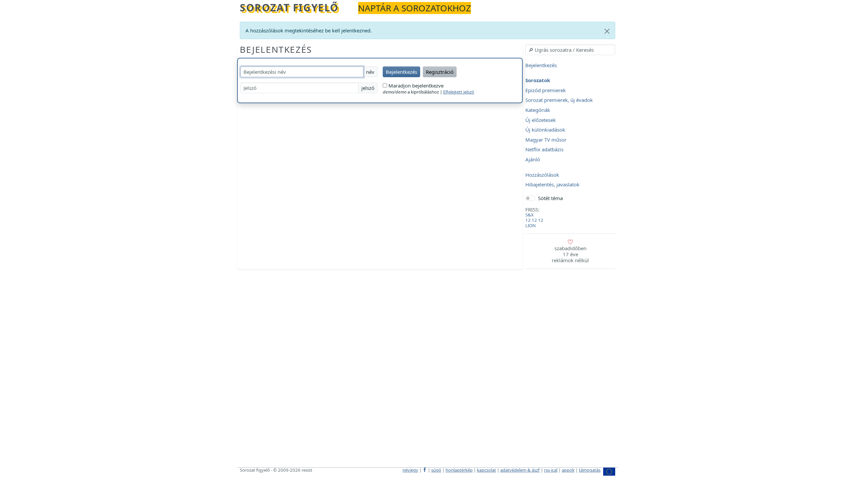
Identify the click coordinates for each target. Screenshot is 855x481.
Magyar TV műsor (545, 139)
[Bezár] (607, 31)
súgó (436, 470)
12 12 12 (534, 220)
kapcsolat (486, 470)
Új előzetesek (540, 120)
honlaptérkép (459, 470)
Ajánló (532, 159)
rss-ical (550, 470)
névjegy (410, 470)
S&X (529, 215)
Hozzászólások (542, 174)
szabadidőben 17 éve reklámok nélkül (570, 254)
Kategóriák (537, 110)
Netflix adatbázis (544, 149)
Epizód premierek (545, 90)
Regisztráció (440, 71)
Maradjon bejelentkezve (415, 86)
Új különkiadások (545, 130)
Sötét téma (550, 198)
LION (530, 225)
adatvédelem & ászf (520, 470)
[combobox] (570, 49)
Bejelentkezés (276, 49)
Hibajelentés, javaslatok (552, 184)
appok (568, 470)
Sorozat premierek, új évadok (559, 100)
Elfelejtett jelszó (458, 92)
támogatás (590, 470)
